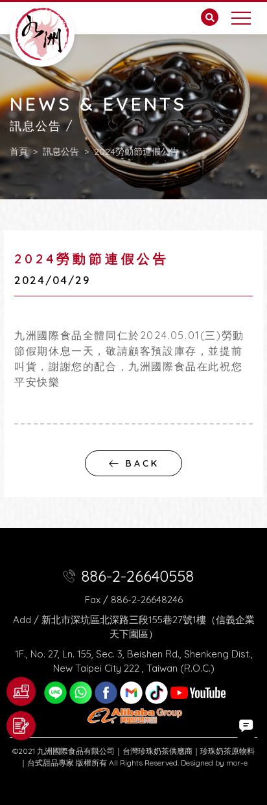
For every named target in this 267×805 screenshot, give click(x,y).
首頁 (19, 152)
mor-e (237, 762)
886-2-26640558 (137, 576)
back (142, 463)
